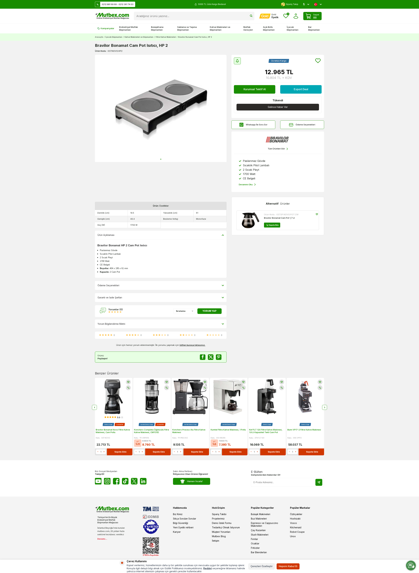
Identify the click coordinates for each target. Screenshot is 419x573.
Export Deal (301, 89)
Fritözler (255, 547)
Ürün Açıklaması (106, 235)
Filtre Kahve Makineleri (166, 37)
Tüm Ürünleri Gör (276, 148)
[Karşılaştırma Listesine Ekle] (128, 387)
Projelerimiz (218, 518)
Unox (293, 536)
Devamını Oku (246, 184)
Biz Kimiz (177, 514)
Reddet (207, 568)
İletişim (215, 540)
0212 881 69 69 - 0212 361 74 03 (117, 4)
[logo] (112, 16)
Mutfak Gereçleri (248, 28)
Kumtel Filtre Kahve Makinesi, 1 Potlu (228, 429)
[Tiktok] (125, 481)
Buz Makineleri (259, 518)
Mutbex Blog (219, 536)
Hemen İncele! (195, 481)
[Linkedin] (143, 481)
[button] (160, 159)
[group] (161, 108)
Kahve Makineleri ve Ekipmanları (220, 28)
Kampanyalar (107, 28)
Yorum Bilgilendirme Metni (111, 323)
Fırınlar (254, 539)
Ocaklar (255, 543)
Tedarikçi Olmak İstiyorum (226, 527)
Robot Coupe (297, 531)
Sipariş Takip (292, 4)
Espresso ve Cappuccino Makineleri (264, 524)
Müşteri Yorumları (221, 531)
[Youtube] (98, 481)
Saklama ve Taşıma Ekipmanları (187, 28)
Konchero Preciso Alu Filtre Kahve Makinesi (188, 431)
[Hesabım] (295, 16)
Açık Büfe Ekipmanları (269, 28)
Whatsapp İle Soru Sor (256, 124)
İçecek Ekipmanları (292, 28)
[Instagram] (107, 481)
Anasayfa (99, 37)
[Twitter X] (134, 481)
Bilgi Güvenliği (180, 523)
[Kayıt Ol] (318, 482)
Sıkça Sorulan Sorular (184, 518)
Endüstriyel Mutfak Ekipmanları (128, 28)
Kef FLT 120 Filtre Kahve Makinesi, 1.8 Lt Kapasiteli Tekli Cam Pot (265, 431)
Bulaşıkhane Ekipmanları (157, 28)
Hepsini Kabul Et (288, 566)
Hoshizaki (295, 518)
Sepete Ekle (274, 225)
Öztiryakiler (296, 514)
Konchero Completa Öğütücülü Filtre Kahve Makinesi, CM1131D (151, 431)
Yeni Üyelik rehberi (183, 527)
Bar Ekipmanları (314, 28)
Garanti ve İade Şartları (110, 297)
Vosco (293, 523)
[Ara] (251, 16)
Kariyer (177, 531)
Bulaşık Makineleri (260, 514)
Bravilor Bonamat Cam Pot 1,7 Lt (279, 218)
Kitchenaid (295, 527)
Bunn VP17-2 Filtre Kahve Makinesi (304, 429)
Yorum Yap (209, 310)
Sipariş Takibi (219, 514)
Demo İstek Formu (221, 523)
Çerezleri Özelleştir (262, 566)
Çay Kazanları (258, 530)
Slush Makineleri (259, 534)
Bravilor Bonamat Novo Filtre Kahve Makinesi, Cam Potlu (113, 431)
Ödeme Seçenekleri (305, 124)
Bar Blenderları (259, 552)
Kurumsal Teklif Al (255, 89)
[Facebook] (116, 481)
